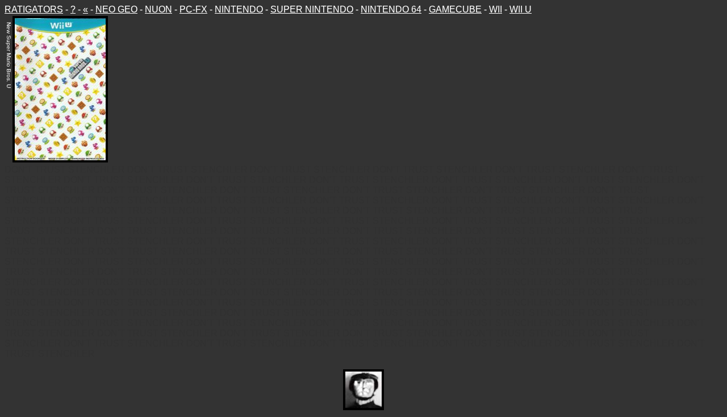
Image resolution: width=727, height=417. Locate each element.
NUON (158, 9)
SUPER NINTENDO (311, 9)
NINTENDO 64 (391, 9)
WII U (520, 9)
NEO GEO (116, 9)
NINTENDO (239, 9)
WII (495, 9)
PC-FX (193, 9)
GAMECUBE (455, 9)
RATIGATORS (34, 9)
